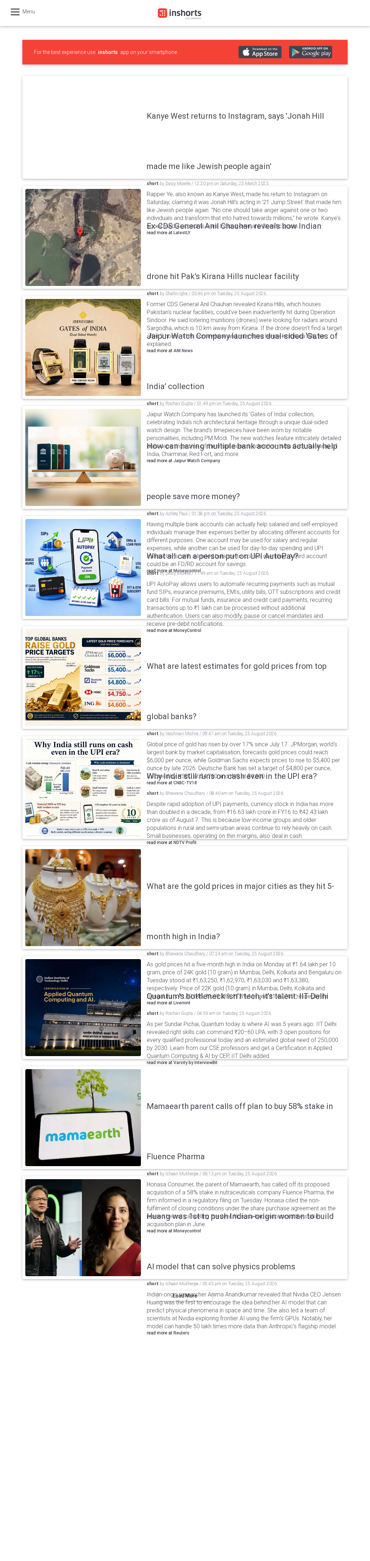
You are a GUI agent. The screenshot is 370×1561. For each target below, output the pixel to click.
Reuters (181, 1333)
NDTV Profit (185, 842)
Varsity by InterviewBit (195, 1062)
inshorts (108, 52)
